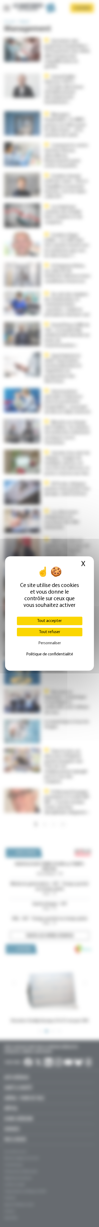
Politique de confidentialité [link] (49, 654)
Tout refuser (49, 632)
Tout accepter (49, 621)
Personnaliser (49, 643)
